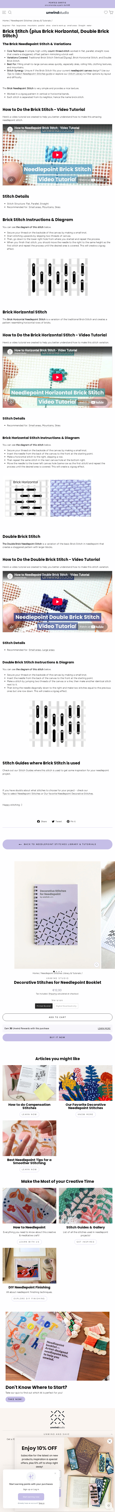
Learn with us (29, 1242)
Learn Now (29, 1114)
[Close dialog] (109, 1441)
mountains (32, 25)
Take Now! (15, 1399)
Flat (13, 25)
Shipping (53, 993)
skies (48, 25)
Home (6, 20)
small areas (72, 25)
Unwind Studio (57, 978)
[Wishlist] (106, 12)
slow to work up (59, 25)
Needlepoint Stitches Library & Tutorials (31, 20)
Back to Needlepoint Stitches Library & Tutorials (59, 844)
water (89, 25)
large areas (21, 25)
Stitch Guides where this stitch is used (39, 770)
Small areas (35, 207)
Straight (81, 25)
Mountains (48, 207)
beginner (6, 25)
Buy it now (57, 1037)
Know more (85, 1114)
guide (29, 73)
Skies (57, 207)
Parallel (35, 203)
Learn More (104, 1028)
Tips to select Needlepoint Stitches (21, 793)
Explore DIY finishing (29, 1299)
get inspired (85, 1242)
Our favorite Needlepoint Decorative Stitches (68, 793)
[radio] (44, 1006)
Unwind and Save (57, 1434)
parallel (41, 25)
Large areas (48, 649)
